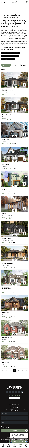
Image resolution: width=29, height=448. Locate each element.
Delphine (5, 164)
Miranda (5, 238)
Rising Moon (7, 263)
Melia (4, 139)
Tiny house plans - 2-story (10, 56)
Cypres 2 (5, 313)
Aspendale (6, 337)
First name (4, 413)
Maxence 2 (6, 115)
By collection (18, 14)
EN (22, 2)
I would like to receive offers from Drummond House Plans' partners (14, 426)
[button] (25, 81)
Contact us (14, 398)
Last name (4, 418)
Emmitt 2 (5, 288)
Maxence (5, 90)
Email (3, 422)
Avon (4, 362)
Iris (3, 189)
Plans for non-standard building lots (11, 15)
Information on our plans (14, 404)
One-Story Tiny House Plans (10, 52)
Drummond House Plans (7, 14)
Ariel (4, 214)
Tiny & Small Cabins (8, 59)
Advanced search (14, 402)
